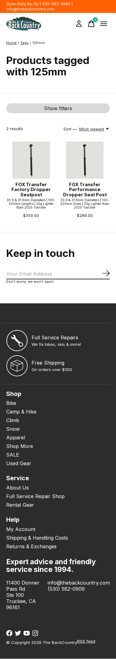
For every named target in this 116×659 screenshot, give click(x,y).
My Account (20, 529)
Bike (11, 403)
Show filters (58, 108)
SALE (12, 455)
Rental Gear (20, 505)
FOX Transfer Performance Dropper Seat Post (85, 189)
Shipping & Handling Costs (37, 538)
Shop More (19, 446)
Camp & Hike (21, 412)
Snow (13, 429)
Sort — (70, 128)
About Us (17, 488)
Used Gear (18, 463)
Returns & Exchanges (31, 546)
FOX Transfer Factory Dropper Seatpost (31, 189)
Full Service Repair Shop (35, 496)
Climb (12, 420)
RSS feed (86, 641)
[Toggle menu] (103, 24)
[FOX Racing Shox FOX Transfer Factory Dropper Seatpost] (31, 160)
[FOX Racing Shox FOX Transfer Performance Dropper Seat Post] (85, 160)
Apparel (15, 437)
